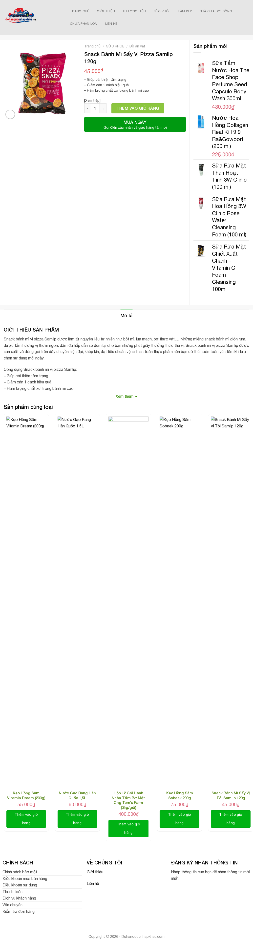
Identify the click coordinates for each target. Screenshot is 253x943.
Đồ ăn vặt (137, 46)
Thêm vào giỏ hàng (137, 108)
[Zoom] (10, 114)
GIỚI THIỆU (106, 11)
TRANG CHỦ (79, 11)
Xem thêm (124, 396)
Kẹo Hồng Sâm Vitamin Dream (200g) (26, 795)
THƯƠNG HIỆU (134, 11)
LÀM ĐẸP (185, 11)
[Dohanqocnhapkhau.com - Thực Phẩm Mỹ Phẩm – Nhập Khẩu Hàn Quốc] (31, 17)
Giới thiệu (95, 872)
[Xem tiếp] (92, 101)
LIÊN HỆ (111, 23)
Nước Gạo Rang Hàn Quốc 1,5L (77, 795)
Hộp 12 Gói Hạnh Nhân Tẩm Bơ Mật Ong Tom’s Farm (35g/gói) (128, 800)
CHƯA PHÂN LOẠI (84, 23)
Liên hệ (93, 883)
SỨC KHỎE (162, 11)
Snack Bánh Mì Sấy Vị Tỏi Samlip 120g (230, 795)
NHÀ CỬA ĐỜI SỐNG (216, 11)
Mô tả (127, 315)
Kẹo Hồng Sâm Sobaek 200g (179, 795)
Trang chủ (92, 46)
